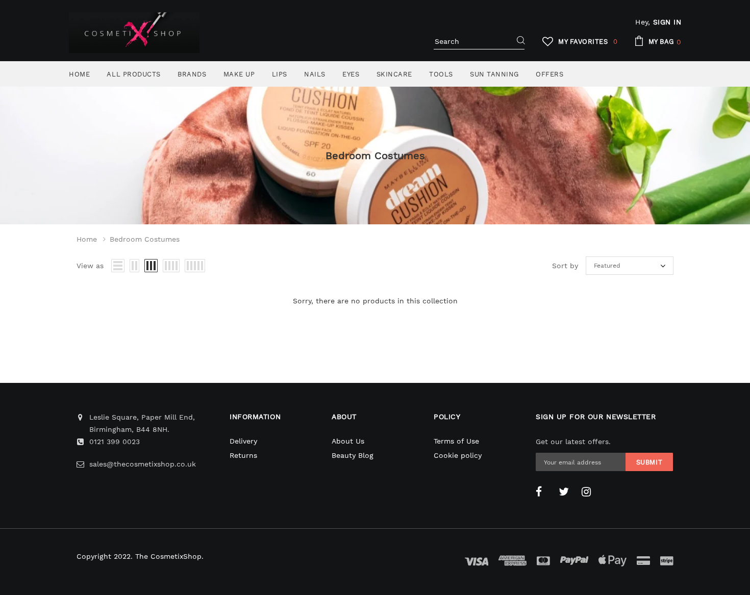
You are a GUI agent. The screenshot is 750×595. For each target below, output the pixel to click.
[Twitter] (566, 492)
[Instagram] (589, 492)
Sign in (667, 22)
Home (87, 239)
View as (90, 266)
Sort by (565, 266)
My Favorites (588, 41)
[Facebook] (543, 492)
